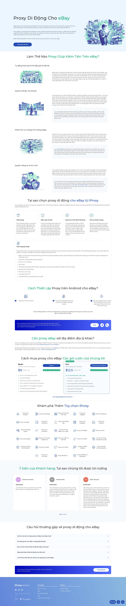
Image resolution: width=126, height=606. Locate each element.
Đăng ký (51, 365)
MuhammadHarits (27, 479)
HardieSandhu (60, 479)
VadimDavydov (94, 479)
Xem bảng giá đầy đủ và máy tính (62, 397)
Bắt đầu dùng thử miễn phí (99, 365)
